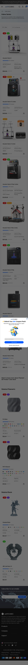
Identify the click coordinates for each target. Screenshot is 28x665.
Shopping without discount (14, 345)
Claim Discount (14, 342)
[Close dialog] (27, 318)
